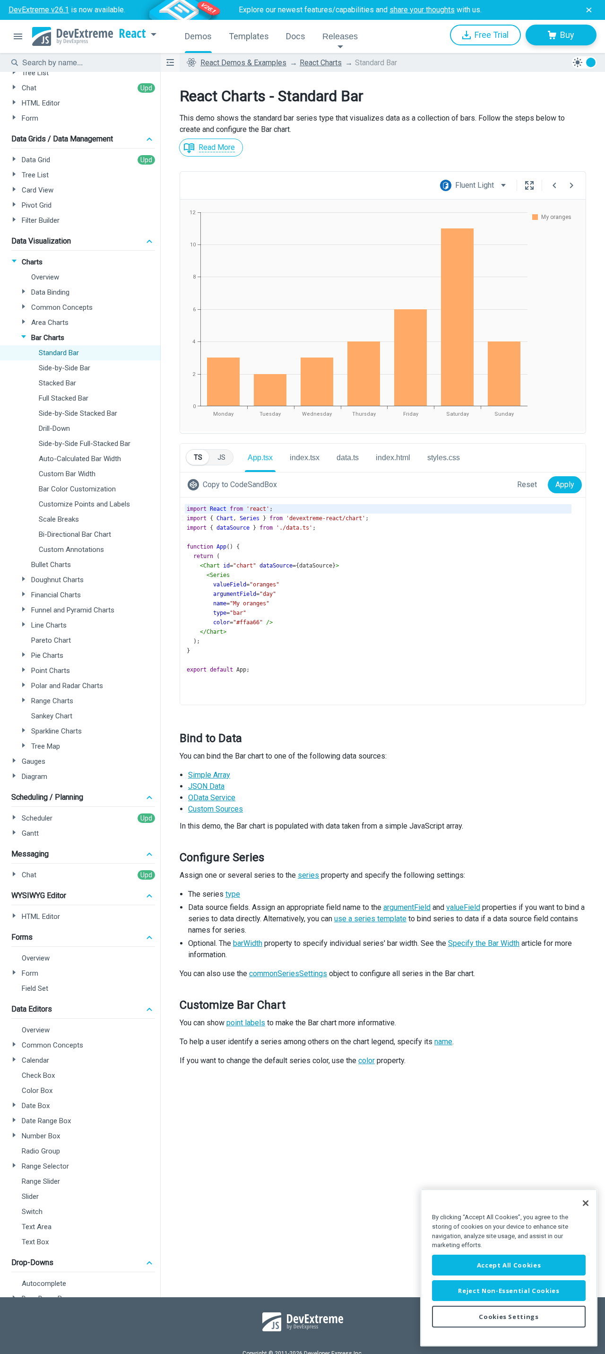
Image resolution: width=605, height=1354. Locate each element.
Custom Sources (215, 808)
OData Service (211, 797)
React (132, 33)
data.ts (348, 458)
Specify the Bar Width (483, 943)
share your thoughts (422, 9)
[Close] (585, 1203)
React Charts (321, 62)
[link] (234, 484)
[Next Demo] (571, 185)
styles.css (443, 458)
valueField (463, 907)
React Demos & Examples (243, 62)
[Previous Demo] (554, 185)
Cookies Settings (509, 1316)
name (443, 1041)
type (232, 894)
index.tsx (305, 458)
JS (221, 457)
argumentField (407, 907)
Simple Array (209, 774)
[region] (508, 1267)
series (308, 875)
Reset (527, 484)
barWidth (247, 943)
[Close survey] (588, 9)
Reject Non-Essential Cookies (508, 1290)
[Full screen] (529, 185)
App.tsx (260, 458)
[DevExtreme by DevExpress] (72, 36)
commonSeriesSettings (288, 973)
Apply (564, 484)
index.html (393, 458)
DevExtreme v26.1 (39, 9)
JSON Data (206, 786)
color (366, 1060)
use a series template (370, 918)
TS (198, 457)
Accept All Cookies (509, 1265)
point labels (245, 1022)
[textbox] (85, 62)
